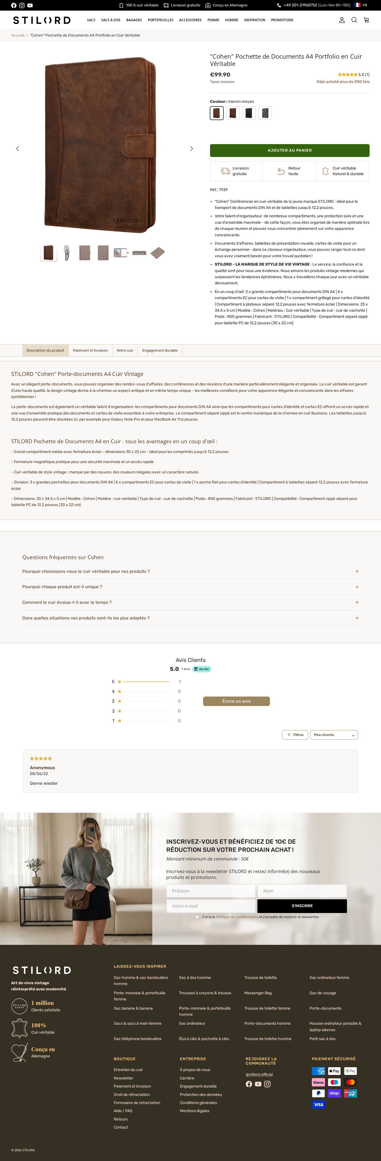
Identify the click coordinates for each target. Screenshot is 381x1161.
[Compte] (340, 20)
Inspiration (254, 20)
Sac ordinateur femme (329, 977)
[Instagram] (22, 5)
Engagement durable (198, 1086)
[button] (348, 74)
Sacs (91, 20)
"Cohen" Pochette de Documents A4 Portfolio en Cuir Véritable (85, 35)
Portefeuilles (160, 20)
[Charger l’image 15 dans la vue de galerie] (104, 146)
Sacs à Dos (110, 20)
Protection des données (201, 1094)
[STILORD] (42, 20)
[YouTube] (30, 5)
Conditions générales (198, 1102)
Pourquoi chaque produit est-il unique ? (62, 586)
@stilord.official (259, 1074)
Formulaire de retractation (137, 1102)
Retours (121, 1119)
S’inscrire (302, 905)
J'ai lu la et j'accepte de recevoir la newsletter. (260, 917)
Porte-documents (325, 1008)
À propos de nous (195, 1069)
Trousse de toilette (260, 977)
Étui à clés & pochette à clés (204, 1038)
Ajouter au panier (290, 150)
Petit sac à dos (323, 1038)
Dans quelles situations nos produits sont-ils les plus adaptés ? (85, 618)
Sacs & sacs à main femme (137, 1023)
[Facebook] (13, 5)
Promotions (282, 20)
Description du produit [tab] (45, 350)
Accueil (17, 35)
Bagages (134, 20)
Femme (213, 20)
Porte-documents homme (267, 1023)
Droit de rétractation (132, 1094)
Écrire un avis (236, 701)
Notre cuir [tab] (125, 350)
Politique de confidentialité (237, 917)
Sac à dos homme (195, 977)
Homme (231, 20)
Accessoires (190, 20)
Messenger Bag (258, 993)
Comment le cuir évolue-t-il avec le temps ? (67, 602)
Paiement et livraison (132, 1086)
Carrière (187, 1078)
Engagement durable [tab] (160, 350)
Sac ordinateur (192, 1023)
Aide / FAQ (123, 1110)
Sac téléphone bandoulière (137, 1038)
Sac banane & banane (133, 1008)
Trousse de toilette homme (267, 1038)
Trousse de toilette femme (267, 1008)
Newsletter (123, 1078)
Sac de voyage (323, 993)
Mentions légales (194, 1110)
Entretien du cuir (128, 1069)
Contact (121, 1127)
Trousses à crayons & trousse (205, 993)
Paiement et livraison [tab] (90, 350)
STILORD (29, 1150)
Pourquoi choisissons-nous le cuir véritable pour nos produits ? (86, 571)
